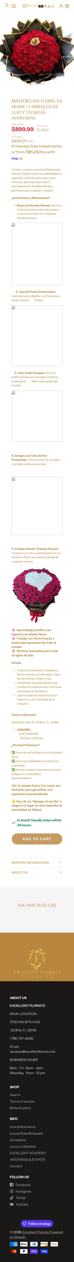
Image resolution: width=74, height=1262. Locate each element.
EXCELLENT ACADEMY (28, 1153)
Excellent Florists (36, 1232)
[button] (30, 84)
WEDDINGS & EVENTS (27, 1159)
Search (15, 1095)
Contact (16, 1166)
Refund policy (20, 1108)
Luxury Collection (23, 1146)
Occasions (18, 1140)
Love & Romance (22, 1127)
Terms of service (22, 1101)
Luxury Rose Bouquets (26, 1133)
